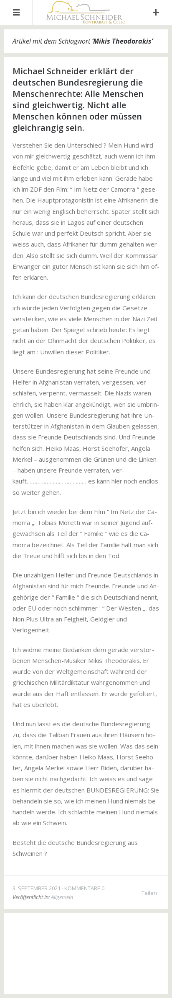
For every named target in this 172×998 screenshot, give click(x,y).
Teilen (149, 893)
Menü (16, 12)
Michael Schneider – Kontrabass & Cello (97, 934)
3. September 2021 (37, 888)
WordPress (102, 948)
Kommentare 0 (84, 888)
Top (86, 973)
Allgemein (62, 897)
